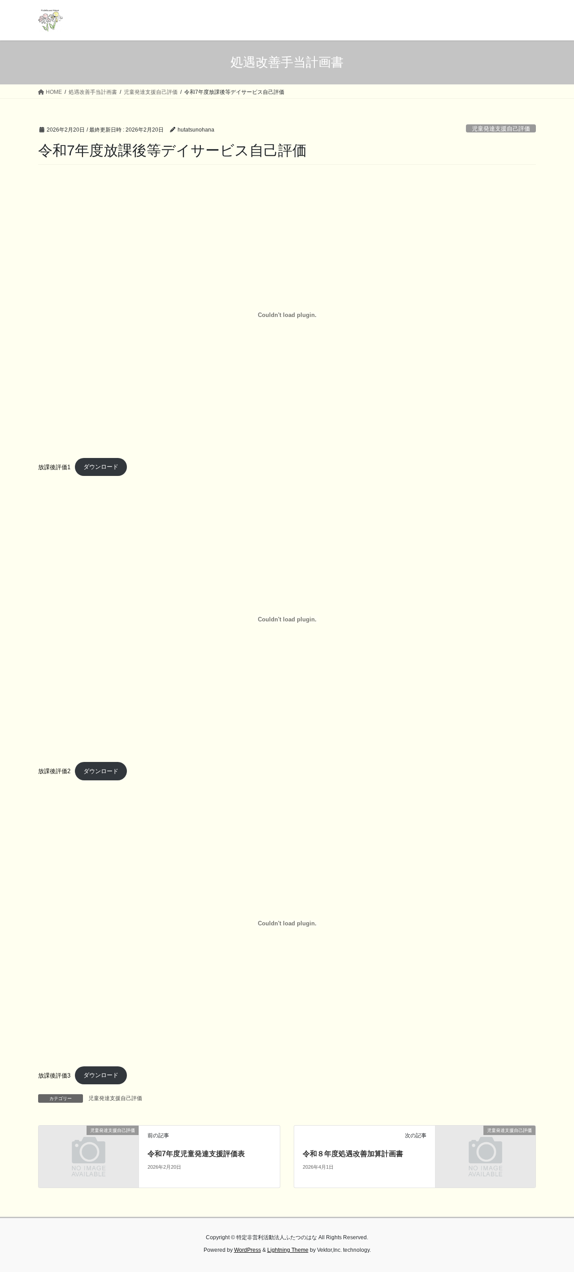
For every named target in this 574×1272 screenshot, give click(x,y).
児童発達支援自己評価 (501, 128)
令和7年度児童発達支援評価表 (196, 1154)
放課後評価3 (54, 1075)
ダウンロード (100, 466)
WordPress (247, 1250)
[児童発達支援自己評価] (89, 1156)
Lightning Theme (288, 1250)
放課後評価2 (54, 771)
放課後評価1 (54, 466)
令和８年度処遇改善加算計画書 (353, 1154)
